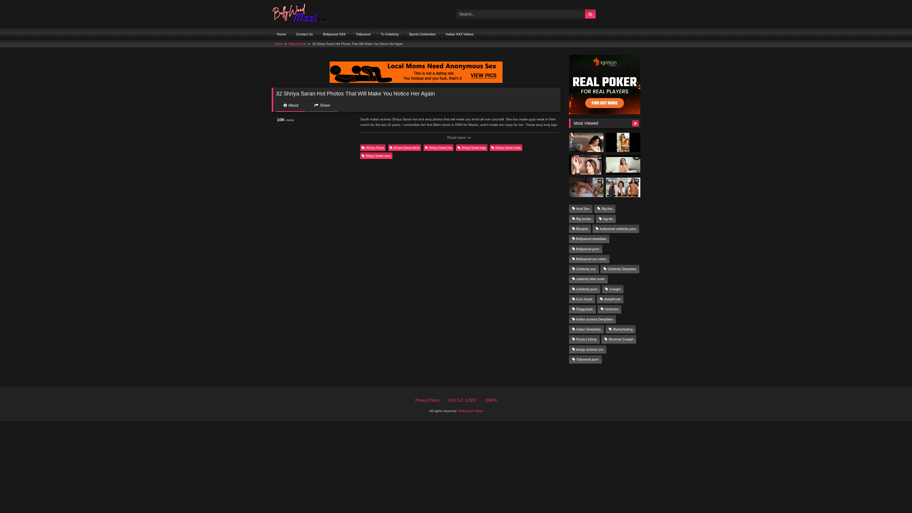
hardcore (611, 309)
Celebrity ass (586, 269)
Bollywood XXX (334, 34)
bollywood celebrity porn (618, 229)
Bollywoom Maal (470, 411)
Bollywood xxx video (591, 259)
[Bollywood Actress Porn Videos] (301, 14)
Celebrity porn (586, 289)
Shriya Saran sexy (378, 155)
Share (324, 105)
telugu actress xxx (589, 349)
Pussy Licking (586, 339)
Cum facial (584, 299)
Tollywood (363, 34)
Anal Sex (582, 208)
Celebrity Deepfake (622, 269)
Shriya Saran (297, 44)
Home (281, 34)
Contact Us (304, 34)
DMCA (491, 400)
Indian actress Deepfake (594, 319)
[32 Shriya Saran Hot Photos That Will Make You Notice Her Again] (586, 142)
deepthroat (612, 299)
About (293, 105)
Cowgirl (615, 289)
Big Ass (607, 208)
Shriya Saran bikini (406, 147)
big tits (608, 219)
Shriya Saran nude (508, 147)
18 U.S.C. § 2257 (462, 400)
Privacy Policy (427, 400)
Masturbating (623, 329)
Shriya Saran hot (440, 147)
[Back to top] (897, 499)
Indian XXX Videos (460, 34)
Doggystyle (584, 309)
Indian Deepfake (588, 329)
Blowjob (582, 229)
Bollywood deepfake (591, 239)
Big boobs (583, 219)
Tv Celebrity (390, 34)
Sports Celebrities (422, 34)
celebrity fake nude (590, 279)
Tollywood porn (587, 359)
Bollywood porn (587, 249)
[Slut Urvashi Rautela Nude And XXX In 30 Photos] (623, 142)
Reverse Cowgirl (621, 339)
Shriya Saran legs (473, 147)
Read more (457, 138)
